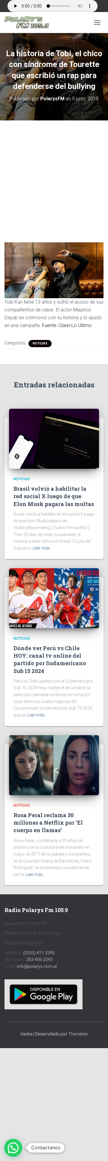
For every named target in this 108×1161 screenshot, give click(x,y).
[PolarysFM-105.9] (28, 22)
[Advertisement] (54, 177)
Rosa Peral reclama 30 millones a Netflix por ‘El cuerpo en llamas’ (48, 822)
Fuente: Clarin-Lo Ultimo (67, 325)
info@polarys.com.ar (37, 966)
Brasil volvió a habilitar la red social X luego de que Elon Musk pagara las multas (54, 496)
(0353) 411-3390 (39, 952)
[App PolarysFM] (43, 993)
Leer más (41, 548)
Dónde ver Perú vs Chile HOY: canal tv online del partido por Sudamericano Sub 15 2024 (50, 659)
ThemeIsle (78, 1034)
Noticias (40, 343)
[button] (13, 1148)
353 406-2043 (39, 959)
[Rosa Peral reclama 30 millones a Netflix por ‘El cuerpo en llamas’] (54, 764)
